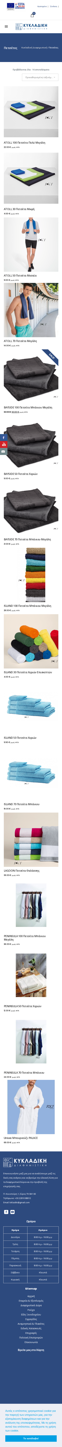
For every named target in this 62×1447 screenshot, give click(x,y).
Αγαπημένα (42, 6)
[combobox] (40, 77)
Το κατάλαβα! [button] (31, 1438)
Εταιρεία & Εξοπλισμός (31, 1300)
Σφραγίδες (31, 1319)
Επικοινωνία (31, 1342)
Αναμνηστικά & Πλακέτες (31, 1323)
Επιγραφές (31, 1332)
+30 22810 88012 (23, 1198)
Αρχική (31, 1296)
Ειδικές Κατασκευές (31, 1328)
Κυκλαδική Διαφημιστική (34, 48)
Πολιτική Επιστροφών (31, 1337)
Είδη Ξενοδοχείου (31, 1314)
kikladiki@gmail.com (20, 1202)
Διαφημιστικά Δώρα (31, 1305)
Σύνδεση (53, 6)
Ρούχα (31, 1309)
